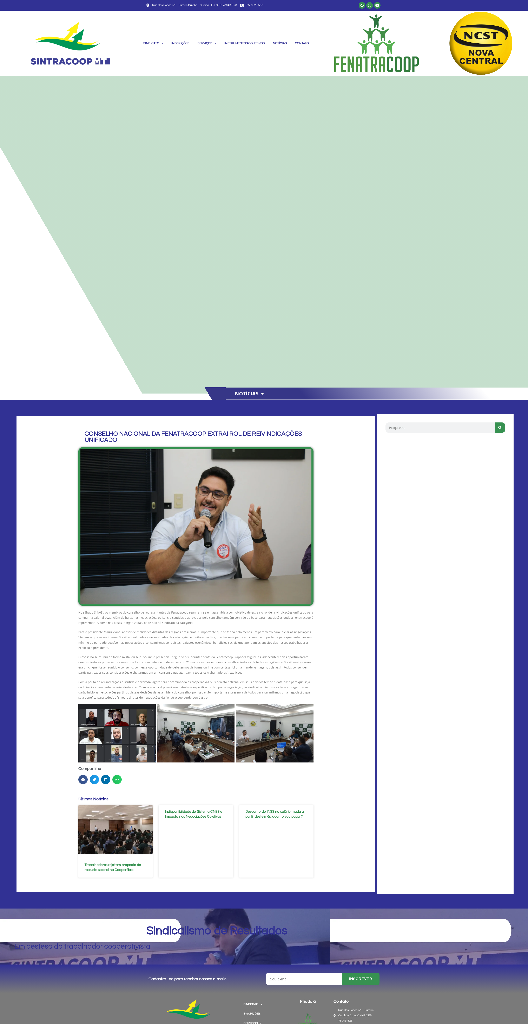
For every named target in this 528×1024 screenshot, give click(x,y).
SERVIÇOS (205, 43)
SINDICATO (151, 43)
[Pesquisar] (500, 427)
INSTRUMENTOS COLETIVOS (244, 43)
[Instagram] (369, 5)
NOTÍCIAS (280, 43)
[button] (249, 394)
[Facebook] (362, 5)
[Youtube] (377, 5)
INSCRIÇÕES (180, 43)
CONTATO (302, 43)
